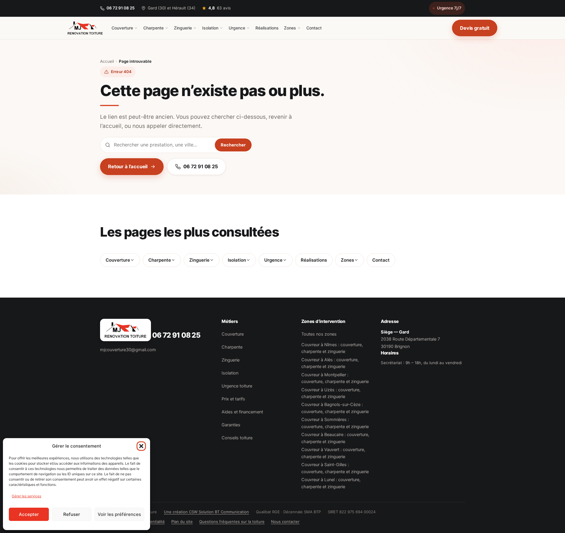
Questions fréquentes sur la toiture (232, 521)
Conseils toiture (237, 437)
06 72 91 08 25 (121, 8)
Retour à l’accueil (127, 166)
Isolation (210, 27)
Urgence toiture (237, 386)
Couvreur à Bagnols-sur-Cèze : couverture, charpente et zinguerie (335, 408)
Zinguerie (183, 27)
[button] (141, 446)
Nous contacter (285, 521)
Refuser (71, 514)
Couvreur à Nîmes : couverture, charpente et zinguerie (332, 348)
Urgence (237, 27)
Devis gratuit (474, 28)
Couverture (122, 27)
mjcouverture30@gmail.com (128, 349)
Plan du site (182, 521)
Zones (290, 27)
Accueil (107, 61)
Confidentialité (151, 521)
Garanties (231, 425)
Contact (314, 27)
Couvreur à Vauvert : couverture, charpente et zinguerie (333, 453)
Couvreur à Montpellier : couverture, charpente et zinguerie (335, 378)
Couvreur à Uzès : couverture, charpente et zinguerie (330, 393)
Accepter (29, 514)
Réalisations (267, 27)
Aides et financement (242, 412)
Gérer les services (26, 496)
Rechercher (233, 145)
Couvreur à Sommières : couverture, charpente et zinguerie (335, 423)
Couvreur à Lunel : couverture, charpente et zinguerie (330, 483)
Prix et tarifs (233, 399)
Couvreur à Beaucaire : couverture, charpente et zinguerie (335, 438)
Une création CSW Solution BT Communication (206, 511)
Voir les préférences (119, 514)
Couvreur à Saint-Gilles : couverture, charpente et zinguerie (335, 468)
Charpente (153, 27)
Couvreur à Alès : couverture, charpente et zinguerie (330, 363)
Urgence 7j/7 (449, 8)
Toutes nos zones (319, 334)
